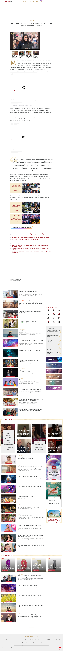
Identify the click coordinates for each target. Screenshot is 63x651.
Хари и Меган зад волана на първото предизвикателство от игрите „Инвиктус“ (16, 206)
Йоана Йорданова (55, 454)
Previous (10, 54)
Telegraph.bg (44, 639)
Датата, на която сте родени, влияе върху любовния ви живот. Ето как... (53, 331)
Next (39, 54)
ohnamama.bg (27, 300)
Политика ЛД (24, 642)
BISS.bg (31, 640)
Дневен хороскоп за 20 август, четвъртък (52, 344)
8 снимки (16, 190)
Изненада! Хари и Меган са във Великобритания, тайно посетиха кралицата (30, 237)
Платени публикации (36, 642)
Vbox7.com (27, 639)
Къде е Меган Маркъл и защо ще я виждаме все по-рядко (26, 243)
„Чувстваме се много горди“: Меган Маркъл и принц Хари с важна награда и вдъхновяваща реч (30, 246)
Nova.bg (17, 639)
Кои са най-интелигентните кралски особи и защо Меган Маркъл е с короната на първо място (31, 251)
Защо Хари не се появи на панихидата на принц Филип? (25, 239)
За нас (20, 642)
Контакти (42, 642)
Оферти (8, 555)
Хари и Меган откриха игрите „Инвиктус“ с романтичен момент (16, 217)
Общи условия (13, 647)
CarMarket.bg (58, 639)
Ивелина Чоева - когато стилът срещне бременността (52, 348)
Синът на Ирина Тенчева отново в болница (53, 336)
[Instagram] (37, 636)
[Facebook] (34, 636)
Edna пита (7, 419)
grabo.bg (20, 319)
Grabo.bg (48, 639)
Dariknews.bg (22, 639)
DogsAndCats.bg (38, 639)
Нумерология (39, 1)
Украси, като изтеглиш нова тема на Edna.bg (54, 520)
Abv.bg (3, 639)
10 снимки (16, 210)
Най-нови (24, 1)
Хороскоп (31, 1)
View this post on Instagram (16, 90)
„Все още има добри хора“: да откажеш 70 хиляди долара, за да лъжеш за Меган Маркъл (31, 241)
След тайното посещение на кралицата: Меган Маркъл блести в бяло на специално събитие (32, 235)
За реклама (30, 642)
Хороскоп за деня (52, 307)
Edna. (8, 1)
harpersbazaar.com (17, 280)
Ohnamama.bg (8, 639)
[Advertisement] (24, 265)
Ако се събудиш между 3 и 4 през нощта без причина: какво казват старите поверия (53, 340)
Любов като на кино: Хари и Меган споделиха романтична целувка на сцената (31, 233)
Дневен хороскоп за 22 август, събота (52, 353)
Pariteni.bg (53, 639)
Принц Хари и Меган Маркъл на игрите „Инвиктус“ (16, 187)
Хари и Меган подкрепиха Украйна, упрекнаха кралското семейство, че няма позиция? (30, 249)
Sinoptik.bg (32, 639)
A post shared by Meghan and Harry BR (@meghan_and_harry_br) (23, 105)
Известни (31, 20)
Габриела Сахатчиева (17, 279)
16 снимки (16, 221)
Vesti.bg (13, 639)
